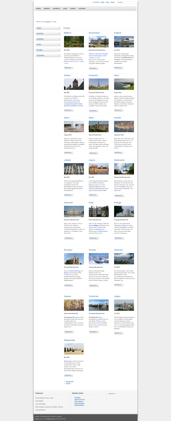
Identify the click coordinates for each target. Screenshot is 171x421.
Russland (68, 250)
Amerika (47, 8)
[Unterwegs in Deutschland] (94, 69)
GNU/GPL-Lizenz (51, 418)
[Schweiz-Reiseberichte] (94, 287)
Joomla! (36, 418)
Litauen (92, 160)
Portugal (117, 203)
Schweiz (92, 250)
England (117, 33)
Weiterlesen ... (69, 67)
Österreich (68, 203)
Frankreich (93, 75)
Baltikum (67, 33)
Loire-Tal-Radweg (40, 404)
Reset (107, 2)
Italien (91, 118)
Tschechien (94, 296)
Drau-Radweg (39, 401)
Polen (91, 203)
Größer (102, 2)
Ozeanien (82, 8)
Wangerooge (69, 340)
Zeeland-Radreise (41, 410)
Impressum (112, 393)
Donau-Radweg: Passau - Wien (44, 398)
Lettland (67, 160)
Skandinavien (70, 381)
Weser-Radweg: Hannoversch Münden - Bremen (49, 407)
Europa (73, 8)
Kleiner (113, 2)
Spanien (67, 296)
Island (66, 118)
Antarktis (56, 8)
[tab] (59, 27)
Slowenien (118, 250)
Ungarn (117, 296)
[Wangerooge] (68, 376)
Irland (116, 75)
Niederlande (119, 160)
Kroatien (117, 118)
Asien (65, 8)
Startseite (48, 21)
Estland (67, 75)
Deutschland (94, 33)
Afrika (38, 8)
